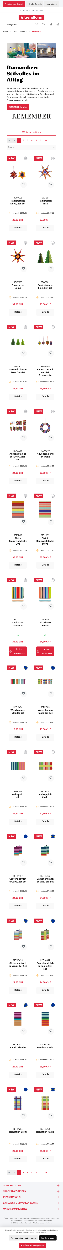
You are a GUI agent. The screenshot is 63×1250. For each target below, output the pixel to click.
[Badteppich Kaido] (45, 766)
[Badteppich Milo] (18, 766)
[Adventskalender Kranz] (45, 425)
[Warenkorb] (57, 24)
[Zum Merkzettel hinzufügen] (23, 184)
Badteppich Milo (18, 796)
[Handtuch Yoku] (18, 1103)
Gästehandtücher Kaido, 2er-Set (45, 966)
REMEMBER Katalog (18, 107)
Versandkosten (47, 1218)
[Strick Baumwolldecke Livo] (18, 510)
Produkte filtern (33, 132)
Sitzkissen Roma (45, 624)
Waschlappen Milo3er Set (17, 711)
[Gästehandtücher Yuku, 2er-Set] (18, 935)
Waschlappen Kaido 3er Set (45, 711)
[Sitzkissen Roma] (45, 594)
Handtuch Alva (18, 1047)
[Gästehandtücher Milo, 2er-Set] (45, 850)
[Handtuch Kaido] (45, 1103)
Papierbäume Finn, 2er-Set (45, 286)
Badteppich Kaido (45, 796)
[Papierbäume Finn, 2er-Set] (45, 257)
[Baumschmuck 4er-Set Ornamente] (45, 341)
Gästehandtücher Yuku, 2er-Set (18, 964)
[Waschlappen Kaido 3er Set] (45, 681)
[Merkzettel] (43, 24)
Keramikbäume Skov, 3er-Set (17, 371)
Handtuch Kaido (45, 1131)
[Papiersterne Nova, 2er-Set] (18, 172)
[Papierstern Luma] (18, 257)
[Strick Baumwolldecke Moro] (45, 510)
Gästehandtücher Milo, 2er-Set (45, 880)
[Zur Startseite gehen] (31, 17)
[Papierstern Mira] (45, 172)
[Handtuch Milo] (45, 1019)
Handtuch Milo (45, 1047)
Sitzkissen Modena (17, 624)
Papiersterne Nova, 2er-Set (17, 202)
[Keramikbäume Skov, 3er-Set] (18, 341)
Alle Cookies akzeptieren (32, 1245)
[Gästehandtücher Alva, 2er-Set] (18, 850)
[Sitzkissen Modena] (18, 594)
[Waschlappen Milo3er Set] (18, 681)
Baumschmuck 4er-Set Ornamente (45, 372)
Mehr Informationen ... (38, 1232)
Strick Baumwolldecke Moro (45, 541)
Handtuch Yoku (18, 1131)
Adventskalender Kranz (45, 455)
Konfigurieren (47, 1237)
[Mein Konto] (50, 24)
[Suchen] (36, 24)
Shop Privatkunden (14, 1191)
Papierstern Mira (45, 202)
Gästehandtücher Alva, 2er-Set (17, 880)
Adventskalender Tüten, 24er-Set (18, 456)
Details (17, 227)
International (51, 4)
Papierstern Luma (17, 286)
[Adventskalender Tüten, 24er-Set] (18, 425)
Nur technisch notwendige (23, 1237)
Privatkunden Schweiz (14, 4)
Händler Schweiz (35, 4)
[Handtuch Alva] (18, 1019)
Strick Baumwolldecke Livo (18, 541)
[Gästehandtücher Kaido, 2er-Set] (45, 935)
